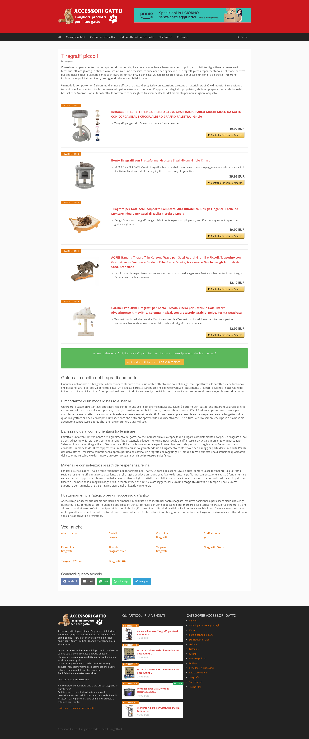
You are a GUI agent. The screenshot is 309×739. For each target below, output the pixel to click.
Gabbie (193, 644)
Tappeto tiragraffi (161, 549)
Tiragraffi (68, 61)
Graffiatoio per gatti (213, 535)
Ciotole (193, 620)
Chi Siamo (165, 37)
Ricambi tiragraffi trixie (117, 549)
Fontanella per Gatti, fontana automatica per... (153, 690)
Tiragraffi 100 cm (214, 547)
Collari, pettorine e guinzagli (204, 625)
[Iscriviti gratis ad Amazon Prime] (192, 15)
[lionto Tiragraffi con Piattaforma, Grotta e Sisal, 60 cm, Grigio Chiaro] (85, 174)
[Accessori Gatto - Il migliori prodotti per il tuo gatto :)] (90, 16)
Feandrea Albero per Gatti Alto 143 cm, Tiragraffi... (158, 709)
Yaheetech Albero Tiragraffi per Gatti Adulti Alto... (157, 633)
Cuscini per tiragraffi (163, 535)
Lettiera (193, 663)
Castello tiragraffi (114, 535)
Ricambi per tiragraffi (68, 549)
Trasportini (195, 686)
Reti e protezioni (198, 672)
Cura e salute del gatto (201, 634)
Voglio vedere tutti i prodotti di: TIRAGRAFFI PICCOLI (154, 362)
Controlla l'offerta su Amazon (226, 135)
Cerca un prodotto (102, 37)
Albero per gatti (70, 533)
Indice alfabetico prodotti (137, 37)
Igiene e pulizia (197, 658)
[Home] (59, 37)
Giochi (192, 653)
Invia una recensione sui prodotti (76, 708)
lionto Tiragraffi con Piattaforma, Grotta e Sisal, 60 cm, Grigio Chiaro (160, 160)
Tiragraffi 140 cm (119, 561)
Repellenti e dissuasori (201, 667)
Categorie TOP (75, 37)
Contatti (182, 37)
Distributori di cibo (199, 639)
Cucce (192, 630)
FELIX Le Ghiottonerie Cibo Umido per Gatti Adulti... (158, 652)
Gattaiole (194, 648)
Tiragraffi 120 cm (71, 561)
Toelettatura (195, 682)
